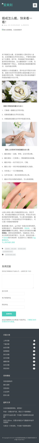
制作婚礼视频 (21, 248)
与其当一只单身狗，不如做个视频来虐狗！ (17, 426)
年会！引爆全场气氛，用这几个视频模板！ (17, 412)
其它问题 (6, 354)
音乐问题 (6, 365)
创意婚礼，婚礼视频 (10, 248)
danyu (5, 25)
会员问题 (6, 348)
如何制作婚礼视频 (10, 254)
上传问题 (6, 341)
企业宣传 (6, 392)
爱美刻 (26, 228)
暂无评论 (26, 25)
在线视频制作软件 (8, 251)
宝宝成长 (6, 388)
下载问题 (6, 344)
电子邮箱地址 (6, 298)
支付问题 (6, 358)
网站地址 (5, 305)
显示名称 (5, 291)
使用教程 (6, 351)
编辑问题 (6, 361)
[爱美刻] (7, 4)
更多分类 (6, 395)
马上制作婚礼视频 (8, 242)
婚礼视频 (6, 385)
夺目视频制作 (7, 381)
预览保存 (6, 368)
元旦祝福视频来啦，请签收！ (13, 408)
